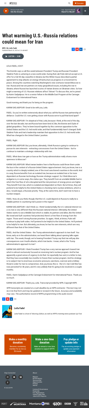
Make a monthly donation (17, 341)
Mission (35, 377)
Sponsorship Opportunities (37, 381)
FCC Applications (38, 393)
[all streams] (86, 11)
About (35, 373)
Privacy (35, 383)
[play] (6, 11)
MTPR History (37, 378)
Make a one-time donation (44, 341)
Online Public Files (39, 394)
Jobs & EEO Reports (39, 396)
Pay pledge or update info (71, 341)
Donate (80, 3)
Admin (35, 385)
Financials (36, 391)
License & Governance (40, 389)
